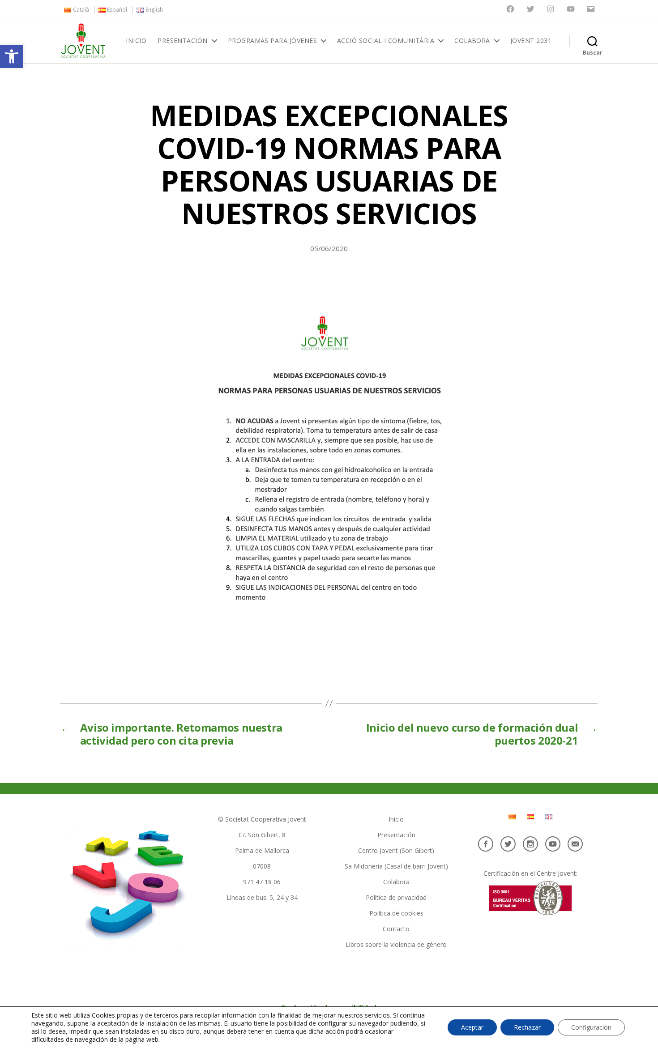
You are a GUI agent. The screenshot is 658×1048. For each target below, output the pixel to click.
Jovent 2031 (530, 41)
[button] (11, 56)
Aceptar (472, 1027)
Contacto (396, 928)
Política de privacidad (396, 897)
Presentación (183, 41)
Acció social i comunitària (385, 41)
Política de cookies (396, 913)
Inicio (136, 41)
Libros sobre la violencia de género (396, 944)
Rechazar (527, 1027)
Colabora (472, 41)
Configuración (591, 1027)
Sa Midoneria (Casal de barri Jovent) (396, 866)
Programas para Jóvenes (272, 41)
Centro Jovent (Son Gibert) (396, 850)
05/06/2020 (329, 248)
